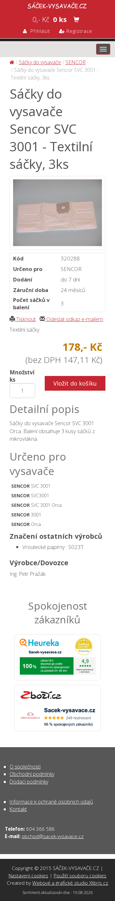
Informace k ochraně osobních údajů (51, 801)
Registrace (78, 31)
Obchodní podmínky (32, 773)
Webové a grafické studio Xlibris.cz (70, 882)
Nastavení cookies (28, 875)
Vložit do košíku (75, 383)
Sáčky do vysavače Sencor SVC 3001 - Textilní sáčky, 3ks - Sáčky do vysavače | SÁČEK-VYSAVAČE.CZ (57, 5)
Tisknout (25, 319)
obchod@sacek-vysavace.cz (53, 836)
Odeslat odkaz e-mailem (74, 319)
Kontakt (18, 809)
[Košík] (76, 19)
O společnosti (25, 766)
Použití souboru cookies (80, 875)
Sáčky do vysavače (40, 62)
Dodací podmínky (29, 781)
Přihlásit (38, 31)
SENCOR (75, 62)
